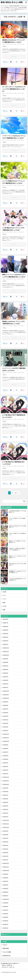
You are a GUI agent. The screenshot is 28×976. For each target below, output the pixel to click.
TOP (10, 963)
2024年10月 (6, 698)
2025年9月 (5, 658)
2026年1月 (5, 644)
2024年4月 (5, 719)
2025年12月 (6, 648)
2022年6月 (5, 798)
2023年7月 (5, 752)
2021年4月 (5, 849)
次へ (16, 492)
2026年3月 (5, 637)
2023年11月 (6, 737)
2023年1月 (5, 773)
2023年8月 (5, 748)
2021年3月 (5, 852)
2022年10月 (6, 784)
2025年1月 (5, 687)
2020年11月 (6, 867)
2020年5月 (5, 888)
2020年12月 (6, 863)
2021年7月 (5, 838)
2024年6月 (5, 712)
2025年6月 (5, 669)
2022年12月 (6, 777)
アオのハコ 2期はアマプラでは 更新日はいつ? (17, 534)
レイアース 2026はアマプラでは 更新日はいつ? (17, 519)
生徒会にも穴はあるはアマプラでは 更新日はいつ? (17, 526)
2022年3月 (5, 809)
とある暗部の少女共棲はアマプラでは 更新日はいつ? (17, 511)
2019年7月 (5, 910)
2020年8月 (5, 877)
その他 (4, 606)
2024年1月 (5, 730)
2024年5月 (5, 716)
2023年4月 (5, 762)
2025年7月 (5, 666)
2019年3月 (5, 924)
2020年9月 (5, 874)
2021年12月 (6, 820)
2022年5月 (5, 802)
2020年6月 (5, 885)
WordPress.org (6, 955)
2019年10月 (6, 899)
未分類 (4, 591)
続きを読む (14, 56)
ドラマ (4, 599)
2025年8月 (5, 662)
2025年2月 (5, 684)
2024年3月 (5, 723)
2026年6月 (5, 626)
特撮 (4, 609)
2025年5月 (5, 673)
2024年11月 (6, 694)
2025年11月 (6, 651)
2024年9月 (5, 701)
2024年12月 (6, 691)
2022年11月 (6, 780)
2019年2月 (5, 928)
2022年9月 (5, 788)
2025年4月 (5, 676)
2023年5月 (5, 759)
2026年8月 (5, 619)
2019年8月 (5, 906)
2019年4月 (5, 920)
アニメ (4, 46)
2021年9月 (5, 831)
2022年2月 (5, 813)
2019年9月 (5, 902)
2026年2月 (5, 640)
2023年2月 (5, 770)
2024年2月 (5, 727)
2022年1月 (5, 816)
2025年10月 (6, 655)
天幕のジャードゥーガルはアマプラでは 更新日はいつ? (17, 557)
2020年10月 (6, 870)
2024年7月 (5, 709)
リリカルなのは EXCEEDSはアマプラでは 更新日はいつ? (17, 579)
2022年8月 (5, 791)
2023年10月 (6, 741)
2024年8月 (5, 705)
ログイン (5, 944)
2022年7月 (5, 795)
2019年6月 (5, 913)
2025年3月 (5, 680)
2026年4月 (5, 633)
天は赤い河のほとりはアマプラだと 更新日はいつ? (17, 564)
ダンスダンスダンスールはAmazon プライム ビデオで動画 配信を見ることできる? (14, 89)
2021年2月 (5, 856)
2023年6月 (5, 755)
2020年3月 (5, 892)
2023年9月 (5, 745)
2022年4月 (5, 806)
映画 (4, 602)
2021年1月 (5, 859)
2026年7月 (5, 622)
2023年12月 (6, 734)
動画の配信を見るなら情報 (12, 2)
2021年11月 (6, 824)
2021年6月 (5, 841)
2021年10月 (6, 827)
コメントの (7, 951)
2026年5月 (5, 630)
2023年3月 (5, 766)
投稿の (6, 948)
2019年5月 (5, 917)
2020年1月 (5, 895)
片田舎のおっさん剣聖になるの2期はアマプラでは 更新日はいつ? (17, 549)
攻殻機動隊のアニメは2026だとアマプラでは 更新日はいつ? (17, 572)
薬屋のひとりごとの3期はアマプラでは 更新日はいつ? (17, 541)
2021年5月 (5, 845)
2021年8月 (5, 834)
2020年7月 (5, 881)
